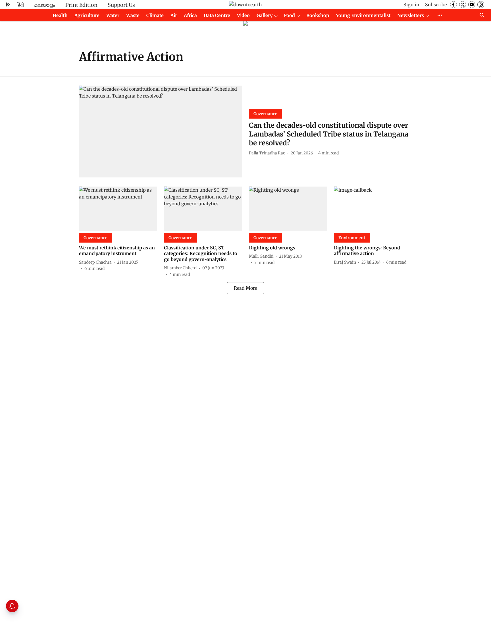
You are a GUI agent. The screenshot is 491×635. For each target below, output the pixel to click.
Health (60, 15)
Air (173, 15)
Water (112, 15)
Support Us (121, 5)
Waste (133, 15)
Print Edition (81, 5)
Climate (155, 15)
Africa (190, 15)
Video (243, 15)
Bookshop (317, 15)
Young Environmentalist (363, 15)
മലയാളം (44, 5)
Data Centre (217, 15)
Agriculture (86, 15)
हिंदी (20, 5)
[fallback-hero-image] (160, 131)
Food (289, 15)
